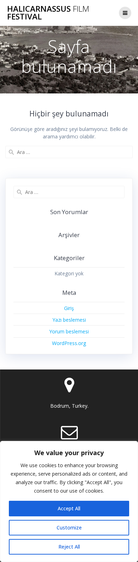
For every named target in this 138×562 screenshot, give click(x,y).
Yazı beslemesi (69, 319)
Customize (69, 527)
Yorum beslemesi (69, 331)
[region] (69, 501)
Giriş (69, 308)
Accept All (69, 508)
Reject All (69, 546)
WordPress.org (69, 343)
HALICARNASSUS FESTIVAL (48, 13)
